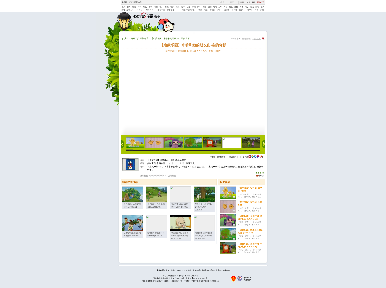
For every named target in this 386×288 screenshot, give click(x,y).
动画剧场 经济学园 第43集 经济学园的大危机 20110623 (179, 236)
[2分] (150, 176)
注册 (248, 2)
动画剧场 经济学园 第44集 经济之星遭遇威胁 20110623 (203, 236)
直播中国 (161, 10)
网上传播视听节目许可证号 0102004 (156, 281)
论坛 (246, 7)
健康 (210, 7)
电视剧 (212, 10)
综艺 (145, 7)
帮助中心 (226, 270)
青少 (172, 7)
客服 (254, 2)
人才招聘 (187, 270)
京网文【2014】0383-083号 (196, 278)
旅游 (204, 7)
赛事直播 (170, 10)
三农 (220, 7)
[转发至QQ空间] (252, 157)
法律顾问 (205, 270)
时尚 (215, 7)
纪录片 (219, 10)
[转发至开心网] (249, 157)
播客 (241, 10)
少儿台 (125, 38)
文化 (177, 7)
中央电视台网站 (163, 270)
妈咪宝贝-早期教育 (140, 38)
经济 (134, 7)
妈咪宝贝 (190, 163)
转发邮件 (233, 157)
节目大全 (149, 10)
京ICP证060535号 (178, 278)
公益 (188, 7)
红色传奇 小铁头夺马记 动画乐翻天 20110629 (203, 207)
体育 (139, 7)
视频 (131, 2)
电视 (123, 10)
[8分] (159, 176)
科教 (167, 7)
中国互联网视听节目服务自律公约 (205, 281)
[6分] (156, 176)
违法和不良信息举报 (161, 278)
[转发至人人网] (255, 157)
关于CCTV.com (176, 270)
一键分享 (244, 157)
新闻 (129, 7)
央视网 (124, 2)
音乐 (161, 7)
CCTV (249, 10)
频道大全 (130, 10)
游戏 (262, 7)
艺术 (183, 7)
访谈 (252, 7)
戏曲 (156, 7)
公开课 (234, 10)
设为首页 (260, 2)
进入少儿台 (201, 51)
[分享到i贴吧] (258, 157)
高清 (200, 10)
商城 (225, 7)
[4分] (153, 176)
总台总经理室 (215, 270)
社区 (231, 7)
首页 (123, 7)
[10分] (162, 176)
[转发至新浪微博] (260, 157)
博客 (241, 7)
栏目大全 (140, 10)
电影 (206, 10)
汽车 (199, 7)
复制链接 (221, 157)
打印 (212, 157)
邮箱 (257, 7)
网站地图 (138, 2)
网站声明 (196, 270)
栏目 (262, 10)
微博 (236, 7)
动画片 (227, 10)
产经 (194, 7)
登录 (242, 2)
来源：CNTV (215, 51)
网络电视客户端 (188, 10)
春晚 (150, 7)
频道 (256, 10)
